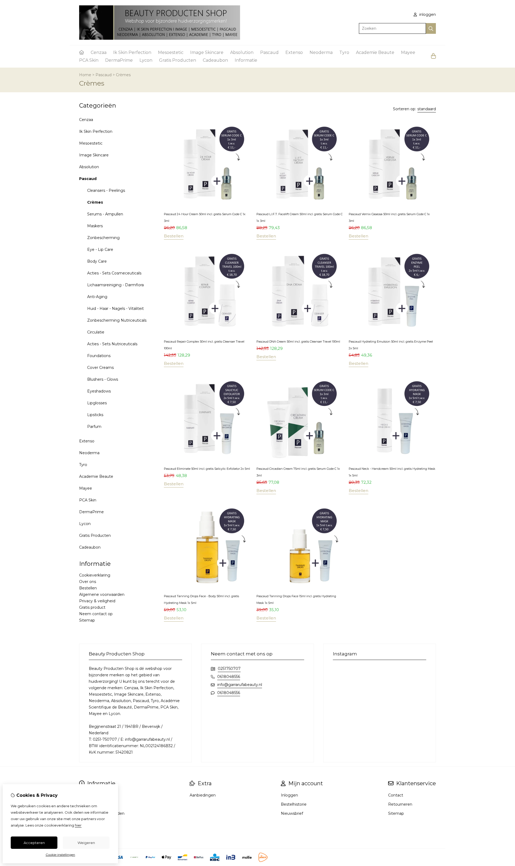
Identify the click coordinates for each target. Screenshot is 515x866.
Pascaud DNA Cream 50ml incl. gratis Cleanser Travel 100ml (298, 341)
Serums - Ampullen (105, 214)
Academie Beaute (375, 52)
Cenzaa (98, 52)
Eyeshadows (99, 391)
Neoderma (321, 52)
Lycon (145, 60)
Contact (395, 795)
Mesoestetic (170, 52)
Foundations (99, 355)
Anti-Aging (97, 296)
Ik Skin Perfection (132, 52)
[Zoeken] (431, 28)
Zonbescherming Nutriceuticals (116, 320)
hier (78, 825)
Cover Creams (100, 367)
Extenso (294, 52)
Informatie (246, 60)
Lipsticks (95, 414)
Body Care (97, 261)
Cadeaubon (215, 60)
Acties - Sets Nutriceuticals (112, 344)
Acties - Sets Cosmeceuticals (114, 273)
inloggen (427, 14)
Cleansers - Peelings (106, 190)
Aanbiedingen (203, 795)
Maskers (95, 225)
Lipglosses (97, 403)
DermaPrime (119, 60)
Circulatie (95, 332)
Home (85, 74)
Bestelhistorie (294, 804)
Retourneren (400, 804)
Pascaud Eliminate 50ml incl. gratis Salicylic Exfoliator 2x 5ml (207, 469)
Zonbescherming (103, 237)
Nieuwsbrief (292, 813)
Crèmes (123, 74)
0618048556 (228, 676)
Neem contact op (96, 613)
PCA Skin (88, 60)
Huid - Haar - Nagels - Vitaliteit (115, 308)
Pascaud (269, 52)
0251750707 (229, 668)
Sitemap (87, 620)
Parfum (94, 426)
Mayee (408, 52)
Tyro (344, 52)
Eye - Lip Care (100, 249)
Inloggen (289, 795)
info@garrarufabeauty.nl (239, 684)
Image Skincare (206, 52)
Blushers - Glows (102, 379)
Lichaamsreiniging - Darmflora (115, 284)
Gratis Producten (177, 60)
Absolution (241, 52)
